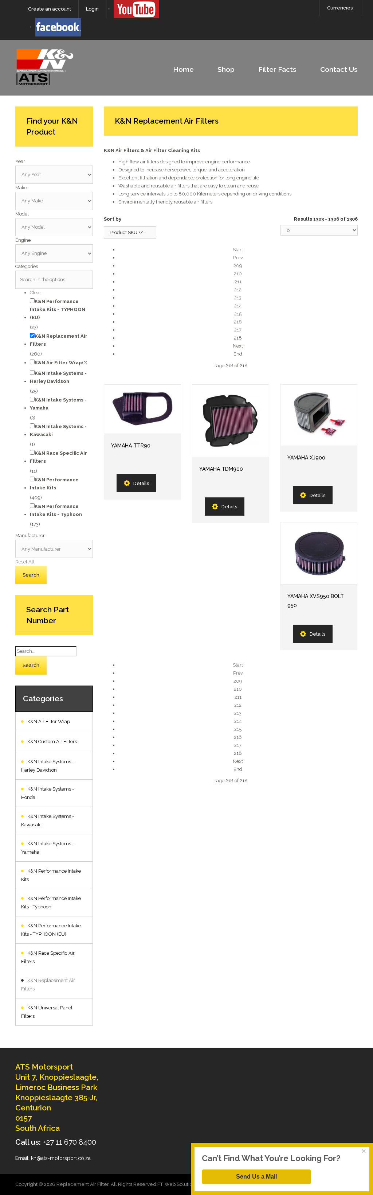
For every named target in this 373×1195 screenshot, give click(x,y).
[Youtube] (136, 8)
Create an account (49, 9)
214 (238, 306)
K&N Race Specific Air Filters (48, 957)
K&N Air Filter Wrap (48, 721)
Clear (35, 292)
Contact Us (339, 69)
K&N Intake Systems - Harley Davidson (47, 766)
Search (31, 665)
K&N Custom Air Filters (52, 741)
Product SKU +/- (127, 232)
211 (238, 281)
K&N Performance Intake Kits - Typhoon (51, 902)
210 (238, 273)
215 (238, 314)
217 (238, 330)
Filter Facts (277, 69)
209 (237, 265)
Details (141, 483)
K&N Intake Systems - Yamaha (47, 848)
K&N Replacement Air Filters (48, 985)
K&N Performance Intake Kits (51, 875)
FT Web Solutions (177, 1184)
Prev (238, 257)
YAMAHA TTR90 (130, 446)
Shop (226, 69)
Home (183, 69)
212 (238, 289)
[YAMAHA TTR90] (142, 409)
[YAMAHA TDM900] (231, 421)
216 (238, 322)
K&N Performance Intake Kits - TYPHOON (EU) (51, 930)
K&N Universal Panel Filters (46, 1012)
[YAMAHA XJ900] (319, 415)
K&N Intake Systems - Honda (47, 793)
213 (238, 297)
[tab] (54, 162)
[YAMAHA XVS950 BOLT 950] (319, 553)
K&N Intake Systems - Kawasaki (47, 820)
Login (92, 9)
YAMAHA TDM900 (221, 469)
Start (238, 249)
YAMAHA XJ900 (306, 458)
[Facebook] (58, 27)
